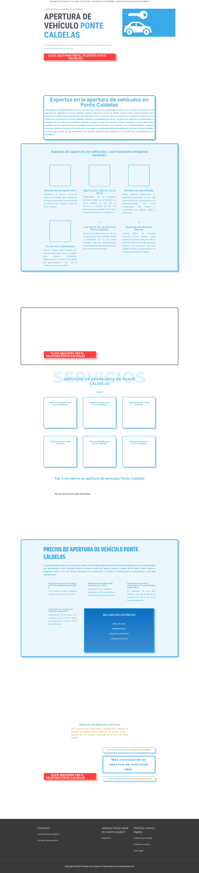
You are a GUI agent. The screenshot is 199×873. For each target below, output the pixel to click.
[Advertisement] (99, 80)
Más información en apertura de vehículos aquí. (129, 764)
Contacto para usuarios (47, 840)
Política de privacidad (143, 838)
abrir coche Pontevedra (140, 779)
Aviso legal (138, 851)
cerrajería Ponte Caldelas (140, 750)
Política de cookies (142, 844)
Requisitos (106, 838)
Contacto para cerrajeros (48, 834)
